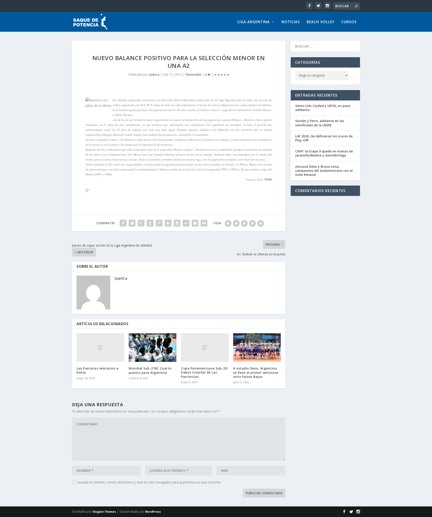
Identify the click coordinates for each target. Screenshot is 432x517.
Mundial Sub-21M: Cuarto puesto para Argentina (150, 370)
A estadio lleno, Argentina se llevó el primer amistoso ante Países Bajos (256, 372)
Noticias (290, 22)
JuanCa (154, 74)
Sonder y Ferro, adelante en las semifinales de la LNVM (319, 123)
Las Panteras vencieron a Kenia (97, 370)
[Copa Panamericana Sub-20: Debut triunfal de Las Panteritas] (205, 347)
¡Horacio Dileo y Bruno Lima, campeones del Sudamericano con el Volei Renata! (324, 170)
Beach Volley (321, 22)
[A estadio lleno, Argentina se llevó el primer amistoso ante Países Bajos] (257, 347)
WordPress (153, 512)
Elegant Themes (104, 512)
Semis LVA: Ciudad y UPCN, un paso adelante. (322, 108)
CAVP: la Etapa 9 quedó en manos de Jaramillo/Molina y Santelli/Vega (324, 153)
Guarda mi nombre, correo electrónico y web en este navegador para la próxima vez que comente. (149, 482)
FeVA (268, 179)
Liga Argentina (253, 22)
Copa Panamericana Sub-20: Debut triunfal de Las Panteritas (204, 372)
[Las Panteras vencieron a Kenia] (100, 347)
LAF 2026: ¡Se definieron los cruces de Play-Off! (324, 138)
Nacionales (193, 74)
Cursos (349, 22)
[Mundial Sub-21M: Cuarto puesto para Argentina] (152, 347)
